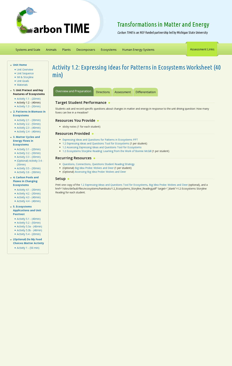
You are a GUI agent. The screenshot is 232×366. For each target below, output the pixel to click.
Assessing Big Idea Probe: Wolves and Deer (100, 171)
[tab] (158, 90)
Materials (22, 84)
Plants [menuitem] (66, 50)
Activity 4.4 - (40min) (29, 201)
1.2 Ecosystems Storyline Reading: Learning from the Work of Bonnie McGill (107, 151)
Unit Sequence (25, 73)
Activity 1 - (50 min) (28, 247)
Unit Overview (25, 69)
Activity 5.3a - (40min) (29, 226)
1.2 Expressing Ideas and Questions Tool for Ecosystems (96, 143)
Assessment (123, 92)
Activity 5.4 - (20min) (29, 234)
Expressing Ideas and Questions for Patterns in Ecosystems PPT (100, 139)
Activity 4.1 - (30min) (29, 189)
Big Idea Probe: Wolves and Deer (94, 168)
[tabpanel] (134, 149)
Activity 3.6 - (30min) (29, 172)
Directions (103, 92)
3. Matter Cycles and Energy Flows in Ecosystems (26, 140)
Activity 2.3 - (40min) (29, 127)
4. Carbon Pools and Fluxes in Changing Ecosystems (26, 181)
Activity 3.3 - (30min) (29, 157)
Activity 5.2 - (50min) (29, 222)
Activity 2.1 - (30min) (29, 120)
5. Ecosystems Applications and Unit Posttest (27, 210)
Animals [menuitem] (51, 50)
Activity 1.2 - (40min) (29, 102)
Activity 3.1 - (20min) (29, 149)
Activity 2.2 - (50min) (29, 124)
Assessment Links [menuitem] (202, 49)
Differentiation (146, 92)
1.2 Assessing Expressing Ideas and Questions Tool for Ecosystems (102, 147)
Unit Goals (23, 81)
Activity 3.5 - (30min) (29, 168)
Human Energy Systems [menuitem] (138, 50)
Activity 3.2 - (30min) (29, 153)
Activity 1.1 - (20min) (29, 98)
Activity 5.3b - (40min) (29, 230)
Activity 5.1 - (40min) (29, 219)
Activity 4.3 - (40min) (29, 197)
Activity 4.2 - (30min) (29, 193)
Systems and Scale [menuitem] (28, 50)
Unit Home (20, 64)
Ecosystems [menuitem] (109, 50)
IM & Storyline (25, 77)
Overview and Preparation (73, 91)
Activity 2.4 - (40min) (29, 131)
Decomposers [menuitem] (85, 50)
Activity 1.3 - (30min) (29, 106)
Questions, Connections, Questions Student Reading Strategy (98, 164)
